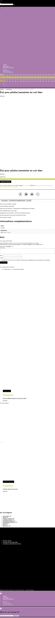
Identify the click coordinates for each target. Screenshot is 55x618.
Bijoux (4, 517)
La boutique (6, 66)
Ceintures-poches (7, 519)
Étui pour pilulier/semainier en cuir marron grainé (14, 398)
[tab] (5, 200)
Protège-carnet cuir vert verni (10, 489)
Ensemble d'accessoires (9, 522)
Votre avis (3, 247)
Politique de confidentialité (10, 542)
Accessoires (9, 89)
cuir (39, 185)
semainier (16, 186)
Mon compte (6, 71)
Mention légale (7, 540)
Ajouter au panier (5, 181)
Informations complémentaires (17, 200)
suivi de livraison (8, 72)
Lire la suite (7, 391)
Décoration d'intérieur (8, 521)
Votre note (3, 246)
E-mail (2, 257)
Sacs (4, 524)
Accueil (4, 64)
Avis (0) (29, 200)
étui (42, 185)
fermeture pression (47, 185)
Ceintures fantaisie (7, 518)
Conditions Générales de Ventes (12, 544)
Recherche (16, 615)
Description (5, 200)
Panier (5, 69)
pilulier (1, 186)
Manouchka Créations (8, 67)
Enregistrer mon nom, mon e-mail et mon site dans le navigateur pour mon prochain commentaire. (26, 260)
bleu (37, 185)
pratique (11, 186)
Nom (1, 255)
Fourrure (5, 523)
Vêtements (5, 525)
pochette (6, 186)
